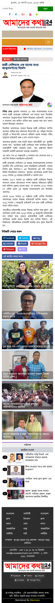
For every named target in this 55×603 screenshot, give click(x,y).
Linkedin (9, 243)
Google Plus (40, 243)
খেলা (25, 523)
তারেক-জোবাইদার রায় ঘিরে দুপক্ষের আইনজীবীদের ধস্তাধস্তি (20, 405)
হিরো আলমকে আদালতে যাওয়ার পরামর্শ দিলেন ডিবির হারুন (26, 375)
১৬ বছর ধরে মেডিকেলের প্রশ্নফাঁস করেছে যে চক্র (26, 346)
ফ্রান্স (8, 518)
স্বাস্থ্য (25, 528)
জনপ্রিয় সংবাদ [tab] (27, 450)
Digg (38, 238)
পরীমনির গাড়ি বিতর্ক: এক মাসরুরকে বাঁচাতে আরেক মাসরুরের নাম (36, 457)
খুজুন (45, 8)
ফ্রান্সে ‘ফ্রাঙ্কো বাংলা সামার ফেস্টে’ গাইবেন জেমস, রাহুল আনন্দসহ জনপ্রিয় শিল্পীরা (38, 493)
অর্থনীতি (9, 533)
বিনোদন (26, 518)
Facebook (9, 238)
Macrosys (35, 600)
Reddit (23, 243)
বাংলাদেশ (10, 513)
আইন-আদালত (21, 59)
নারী (25, 533)
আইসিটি (26, 513)
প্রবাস (8, 523)
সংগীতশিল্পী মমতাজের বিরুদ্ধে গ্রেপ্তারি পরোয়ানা (26, 286)
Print (23, 249)
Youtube (20, 580)
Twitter (24, 238)
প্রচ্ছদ (8, 59)
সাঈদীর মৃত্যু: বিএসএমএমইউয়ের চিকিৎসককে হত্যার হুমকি (25, 315)
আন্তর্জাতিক (10, 528)
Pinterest (9, 249)
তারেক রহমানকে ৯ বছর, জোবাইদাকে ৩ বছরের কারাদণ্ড (26, 435)
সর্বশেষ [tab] (27, 444)
